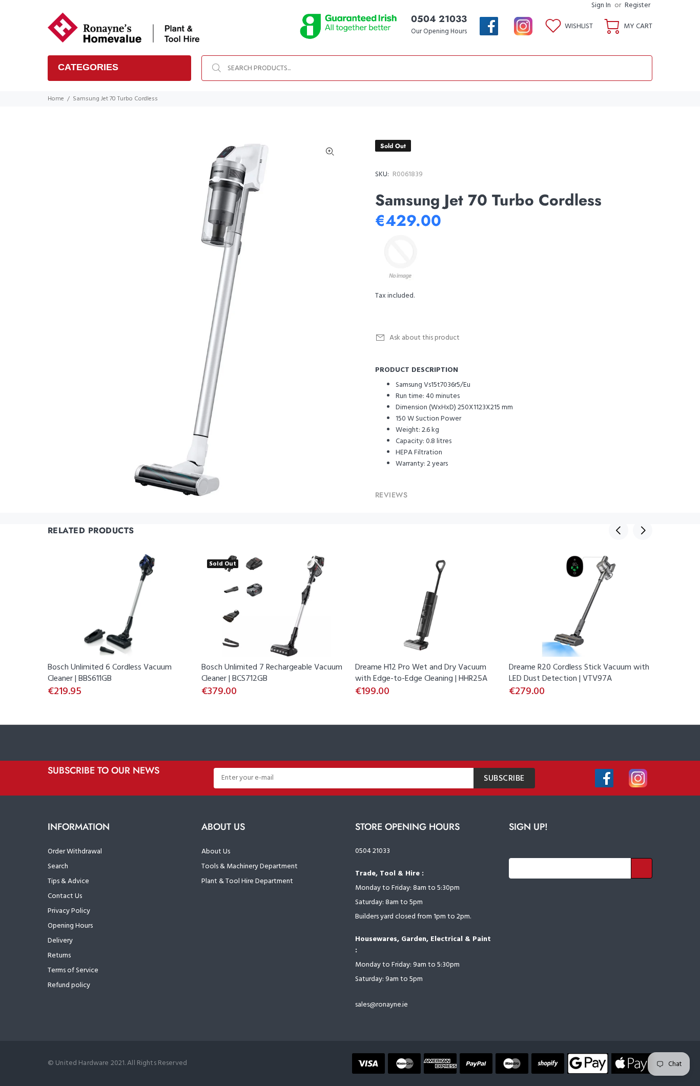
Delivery (60, 941)
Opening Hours (70, 926)
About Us (215, 852)
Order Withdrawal (75, 852)
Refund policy (69, 985)
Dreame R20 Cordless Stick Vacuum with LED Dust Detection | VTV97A (579, 673)
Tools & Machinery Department (249, 866)
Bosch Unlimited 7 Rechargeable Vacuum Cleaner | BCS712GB (271, 673)
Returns (59, 956)
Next (642, 530)
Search (58, 866)
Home (56, 99)
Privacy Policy (69, 911)
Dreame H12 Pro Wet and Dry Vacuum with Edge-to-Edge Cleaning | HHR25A (421, 673)
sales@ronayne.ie (381, 1005)
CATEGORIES (88, 67)
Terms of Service (73, 970)
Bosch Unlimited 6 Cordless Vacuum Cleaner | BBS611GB (110, 673)
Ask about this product (424, 338)
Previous (618, 530)
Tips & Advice (68, 881)
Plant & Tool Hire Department (247, 881)
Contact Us (65, 896)
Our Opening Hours (439, 31)
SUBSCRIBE (504, 778)
